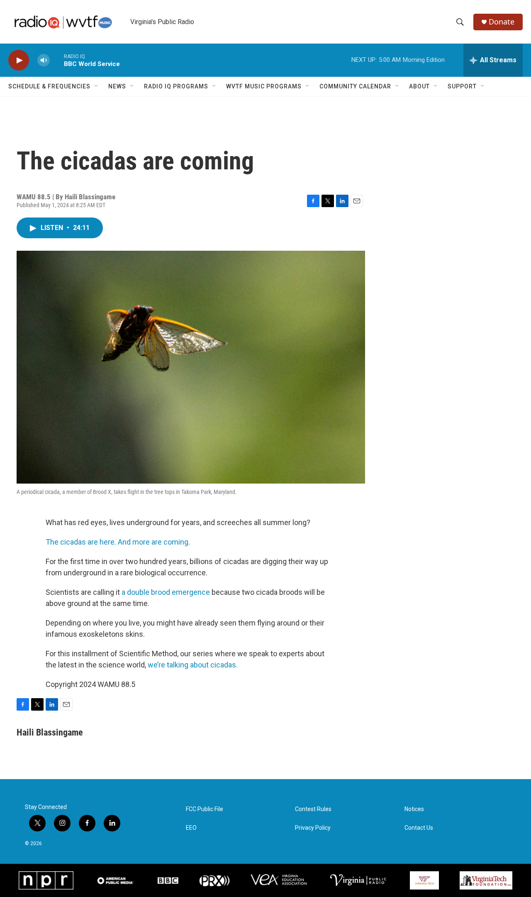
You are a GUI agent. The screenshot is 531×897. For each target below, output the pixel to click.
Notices (414, 809)
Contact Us (418, 828)
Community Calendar (355, 86)
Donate (501, 21)
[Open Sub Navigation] (96, 86)
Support (462, 86)
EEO (191, 828)
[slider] (57, 60)
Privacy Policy (313, 828)
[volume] (44, 60)
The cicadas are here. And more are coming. (118, 542)
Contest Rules (313, 809)
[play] (18, 60)
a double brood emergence (166, 592)
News (117, 86)
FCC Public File (204, 809)
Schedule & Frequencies (49, 86)
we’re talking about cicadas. (193, 664)
